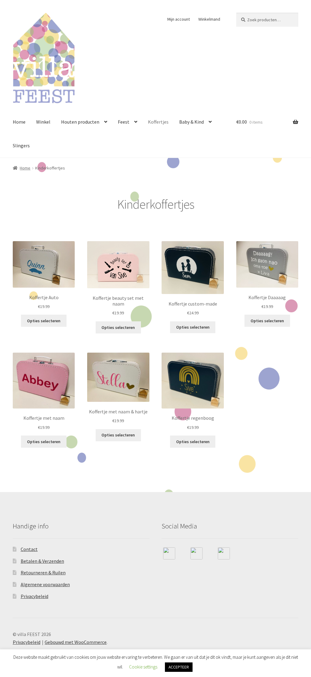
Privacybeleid (34, 596)
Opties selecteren (43, 320)
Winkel (43, 122)
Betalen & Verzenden (42, 561)
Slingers (21, 145)
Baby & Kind (191, 122)
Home (19, 122)
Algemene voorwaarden (45, 584)
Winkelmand (209, 19)
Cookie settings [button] (143, 667)
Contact (29, 549)
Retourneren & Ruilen (43, 572)
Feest (123, 122)
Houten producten (80, 122)
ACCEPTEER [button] (179, 667)
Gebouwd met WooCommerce (76, 642)
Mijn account (178, 19)
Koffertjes (158, 122)
